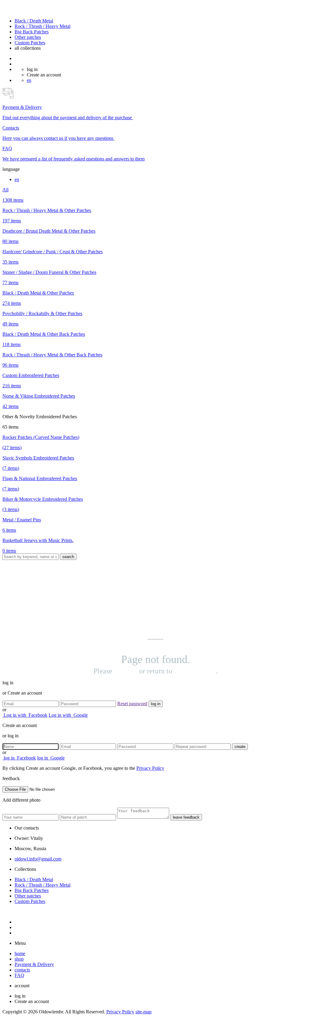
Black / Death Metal (34, 20)
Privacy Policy (150, 768)
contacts (22, 969)
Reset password (132, 703)
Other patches (28, 37)
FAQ (19, 975)
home (20, 953)
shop (19, 958)
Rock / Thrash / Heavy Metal (42, 26)
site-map (143, 1011)
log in (155, 704)
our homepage (195, 671)
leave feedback (186, 817)
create (239, 746)
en (29, 80)
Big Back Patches (32, 31)
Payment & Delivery (34, 964)
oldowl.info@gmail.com (38, 858)
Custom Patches (30, 42)
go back (125, 671)
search (68, 556)
